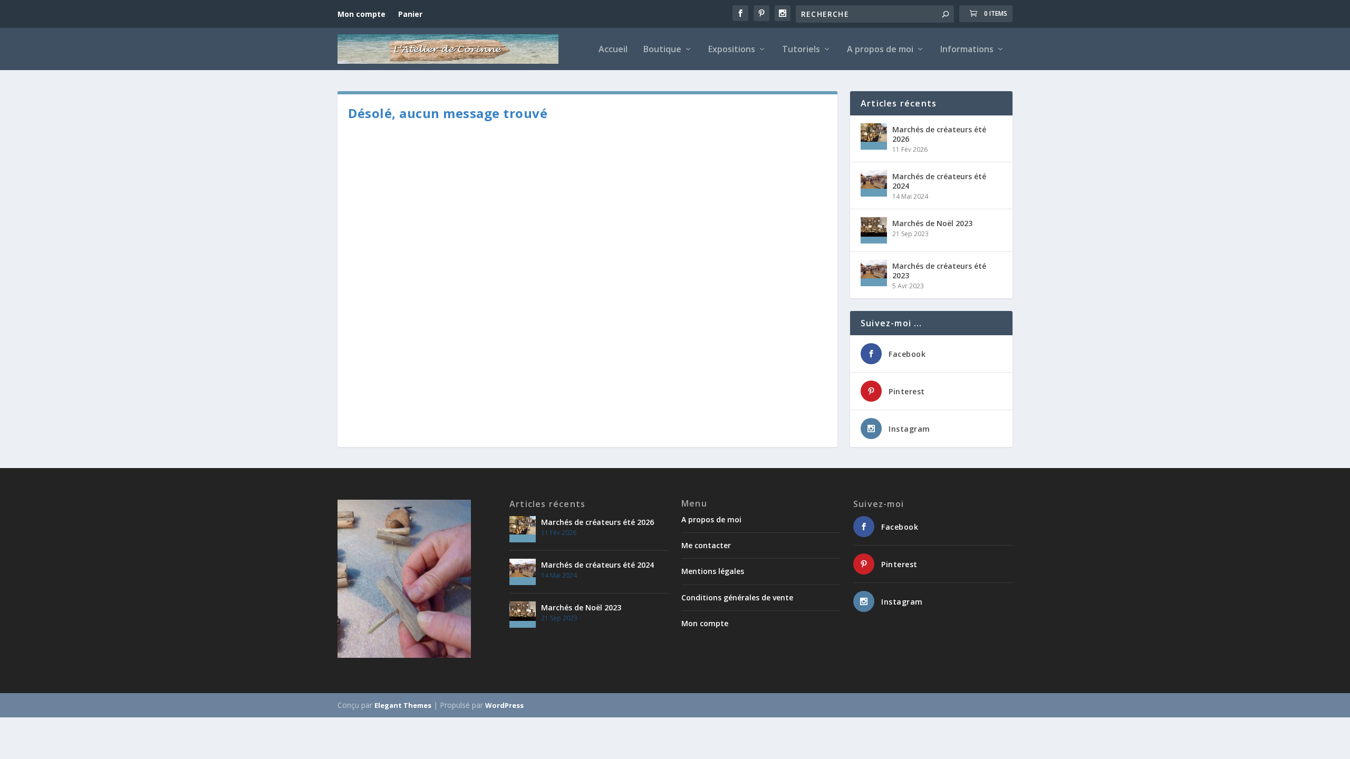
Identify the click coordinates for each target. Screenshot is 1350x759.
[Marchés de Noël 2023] (874, 230)
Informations (967, 50)
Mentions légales (712, 571)
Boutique (662, 50)
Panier (410, 14)
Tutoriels (801, 50)
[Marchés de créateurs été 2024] (874, 183)
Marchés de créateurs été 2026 (939, 134)
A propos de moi (880, 50)
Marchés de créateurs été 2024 (939, 181)
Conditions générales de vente (737, 597)
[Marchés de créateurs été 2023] (874, 273)
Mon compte (361, 14)
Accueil (613, 50)
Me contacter (706, 545)
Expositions (731, 50)
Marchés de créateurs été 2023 (939, 270)
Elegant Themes (402, 705)
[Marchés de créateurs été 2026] (874, 136)
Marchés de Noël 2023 (932, 223)
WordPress (504, 705)
